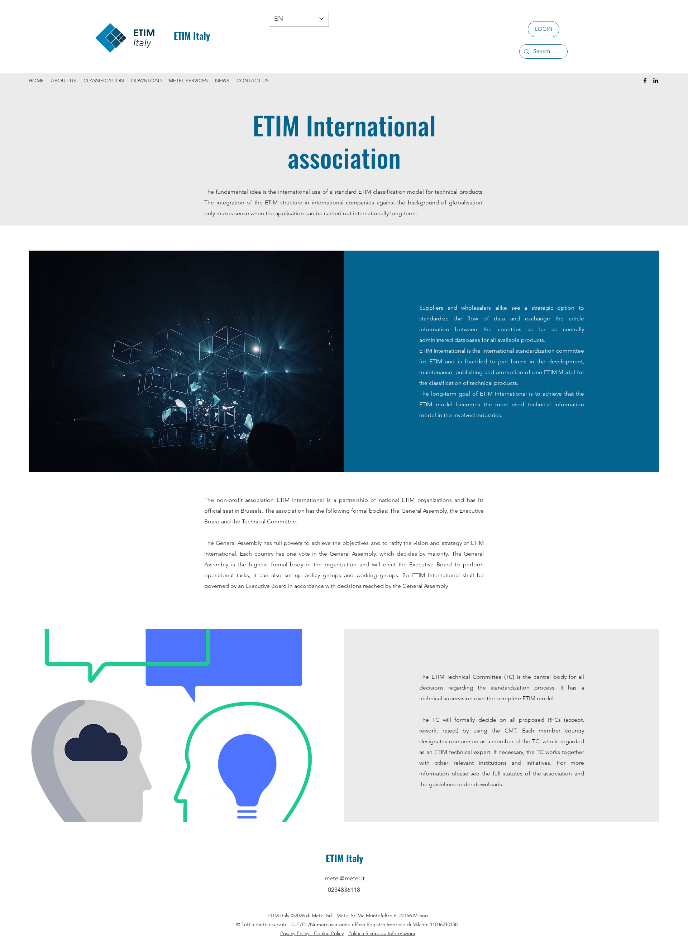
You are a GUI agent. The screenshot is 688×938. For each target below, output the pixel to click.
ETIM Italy (192, 35)
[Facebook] (645, 80)
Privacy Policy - (297, 933)
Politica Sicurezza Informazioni (381, 933)
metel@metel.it (345, 878)
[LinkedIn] (655, 80)
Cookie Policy (329, 933)
